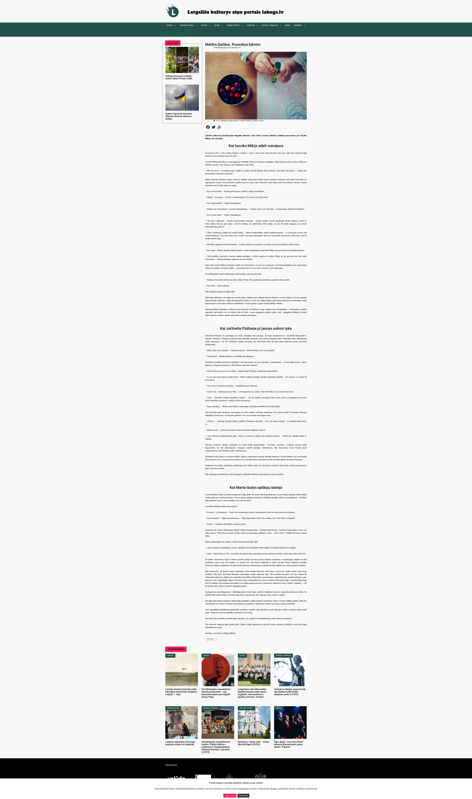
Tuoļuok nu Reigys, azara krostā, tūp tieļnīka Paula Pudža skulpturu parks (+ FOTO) (290, 692)
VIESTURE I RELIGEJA (246, 708)
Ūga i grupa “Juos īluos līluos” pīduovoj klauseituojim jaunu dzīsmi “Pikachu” (288, 744)
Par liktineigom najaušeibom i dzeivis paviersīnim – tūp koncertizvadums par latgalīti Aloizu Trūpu (216, 693)
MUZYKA (206, 655)
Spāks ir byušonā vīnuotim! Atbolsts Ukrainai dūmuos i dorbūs (178, 116)
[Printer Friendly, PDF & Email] (212, 639)
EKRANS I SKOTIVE (173, 708)
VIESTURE (170, 655)
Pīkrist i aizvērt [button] (230, 796)
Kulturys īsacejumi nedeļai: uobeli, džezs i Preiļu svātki (178, 77)
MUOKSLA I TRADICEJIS (283, 655)
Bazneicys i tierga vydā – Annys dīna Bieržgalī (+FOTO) (253, 743)
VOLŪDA (242, 655)
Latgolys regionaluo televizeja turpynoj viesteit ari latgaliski (180, 743)
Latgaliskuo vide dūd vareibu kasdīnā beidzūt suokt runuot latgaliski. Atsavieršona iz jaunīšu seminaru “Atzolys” (252, 693)
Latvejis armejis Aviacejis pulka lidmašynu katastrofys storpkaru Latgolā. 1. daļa (181, 692)
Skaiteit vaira (243, 796)
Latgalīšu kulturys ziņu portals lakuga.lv (235, 12)
